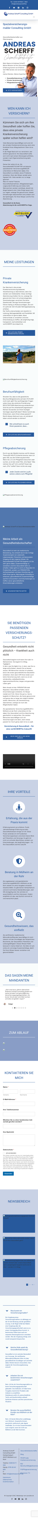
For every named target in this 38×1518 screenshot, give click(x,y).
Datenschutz (7, 1479)
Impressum (7, 1477)
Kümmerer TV (25, 1473)
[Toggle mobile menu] (34, 17)
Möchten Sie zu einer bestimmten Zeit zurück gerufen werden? (17, 1121)
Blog (22, 1454)
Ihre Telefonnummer (11, 1110)
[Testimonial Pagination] (12, 1007)
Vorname (6, 1095)
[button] (19, 425)
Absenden (8, 1174)
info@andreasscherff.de (15, 1474)
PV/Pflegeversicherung (28, 1469)
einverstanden (11, 1153)
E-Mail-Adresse (9, 1099)
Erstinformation (8, 1482)
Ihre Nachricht (8, 1132)
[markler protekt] (10, 224)
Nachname (23, 1095)
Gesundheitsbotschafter (28, 1451)
